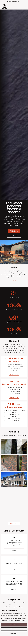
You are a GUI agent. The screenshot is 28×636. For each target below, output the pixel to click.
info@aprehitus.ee (13, 1)
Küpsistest (14, 629)
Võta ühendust (14, 236)
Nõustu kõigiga (14, 625)
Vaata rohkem (14, 523)
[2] (14, 479)
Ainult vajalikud (14, 633)
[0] (14, 446)
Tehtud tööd (14, 231)
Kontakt (14, 280)
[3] (14, 496)
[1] (14, 463)
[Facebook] (20, 1)
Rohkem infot (14, 374)
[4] (14, 513)
